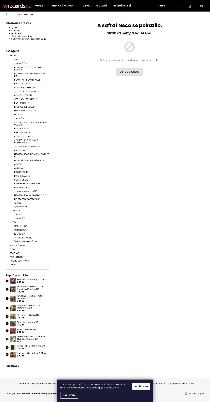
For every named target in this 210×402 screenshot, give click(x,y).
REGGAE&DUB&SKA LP (24, 106)
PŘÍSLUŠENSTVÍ (17, 257)
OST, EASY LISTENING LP (25, 99)
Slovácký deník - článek (44, 383)
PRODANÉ (14, 253)
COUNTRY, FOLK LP (23, 95)
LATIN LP (18, 114)
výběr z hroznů (158, 383)
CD (14, 222)
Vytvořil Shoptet (196, 393)
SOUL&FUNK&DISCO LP (25, 87)
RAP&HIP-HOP (20, 226)
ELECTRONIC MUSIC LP (25, 110)
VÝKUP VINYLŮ (20, 206)
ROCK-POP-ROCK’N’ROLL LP (27, 79)
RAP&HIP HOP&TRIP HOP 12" (27, 183)
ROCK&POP (19, 233)
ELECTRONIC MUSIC (23, 237)
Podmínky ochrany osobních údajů (28, 38)
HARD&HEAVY (20, 230)
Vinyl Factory (24, 383)
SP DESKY (18, 164)
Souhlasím (141, 386)
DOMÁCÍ (18, 214)
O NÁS (14, 27)
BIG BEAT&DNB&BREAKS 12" (27, 199)
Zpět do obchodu (129, 71)
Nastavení (69, 395)
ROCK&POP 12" (21, 172)
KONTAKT (16, 30)
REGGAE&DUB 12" (22, 187)
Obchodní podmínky (21, 36)
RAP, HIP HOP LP (21, 103)
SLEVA (13, 249)
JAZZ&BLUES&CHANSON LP (27, 146)
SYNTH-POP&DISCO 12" (25, 191)
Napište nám (17, 33)
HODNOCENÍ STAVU (19, 260)
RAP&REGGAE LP (22, 150)
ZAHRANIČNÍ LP (21, 63)
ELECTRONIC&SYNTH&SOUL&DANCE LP (31, 155)
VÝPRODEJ (19, 202)
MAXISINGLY (19, 168)
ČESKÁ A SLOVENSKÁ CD (25, 241)
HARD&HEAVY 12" (22, 175)
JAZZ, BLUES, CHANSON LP (26, 91)
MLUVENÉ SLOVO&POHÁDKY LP (29, 160)
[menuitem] (40, 6)
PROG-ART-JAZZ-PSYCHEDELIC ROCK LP (29, 68)
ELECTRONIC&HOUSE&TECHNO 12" (30, 195)
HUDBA (13, 55)
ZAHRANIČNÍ (19, 218)
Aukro (191, 383)
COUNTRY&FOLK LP (23, 136)
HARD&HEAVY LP (22, 83)
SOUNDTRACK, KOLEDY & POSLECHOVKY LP (26, 141)
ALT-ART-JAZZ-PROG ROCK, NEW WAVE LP (30, 123)
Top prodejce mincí (177, 383)
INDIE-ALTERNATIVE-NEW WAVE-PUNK (29, 74)
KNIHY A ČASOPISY (19, 245)
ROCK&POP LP (21, 128)
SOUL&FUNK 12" (21, 179)
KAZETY (16, 210)
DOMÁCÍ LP (19, 118)
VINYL (15, 59)
